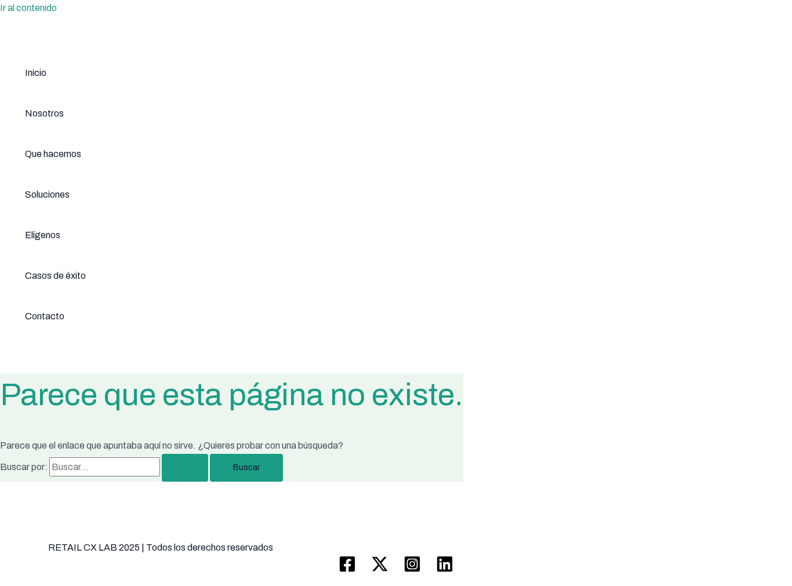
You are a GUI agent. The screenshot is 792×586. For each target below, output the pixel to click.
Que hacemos (53, 154)
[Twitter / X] (379, 569)
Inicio (35, 73)
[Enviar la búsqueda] (185, 468)
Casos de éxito (55, 276)
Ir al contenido (28, 8)
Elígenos (42, 235)
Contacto (44, 316)
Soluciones (47, 194)
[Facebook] (347, 569)
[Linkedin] (444, 569)
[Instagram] (412, 569)
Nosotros (44, 113)
